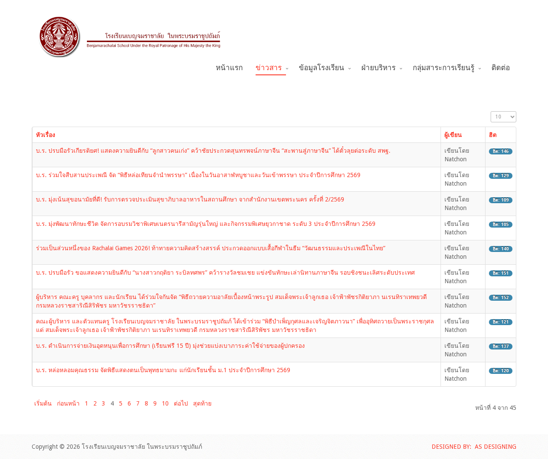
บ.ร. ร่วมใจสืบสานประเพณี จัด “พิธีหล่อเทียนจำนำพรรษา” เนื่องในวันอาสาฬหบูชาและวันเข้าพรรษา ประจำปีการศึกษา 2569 (198, 175)
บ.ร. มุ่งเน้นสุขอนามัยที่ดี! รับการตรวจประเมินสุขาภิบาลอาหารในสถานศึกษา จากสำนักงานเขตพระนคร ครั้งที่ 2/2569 (190, 199)
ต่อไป (181, 403)
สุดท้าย (202, 403)
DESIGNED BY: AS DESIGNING (474, 446)
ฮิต (493, 134)
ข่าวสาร (269, 68)
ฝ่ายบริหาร (378, 68)
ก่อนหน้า (68, 403)
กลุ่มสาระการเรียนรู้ (443, 68)
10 (165, 403)
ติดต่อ (500, 68)
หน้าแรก (229, 68)
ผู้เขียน (453, 134)
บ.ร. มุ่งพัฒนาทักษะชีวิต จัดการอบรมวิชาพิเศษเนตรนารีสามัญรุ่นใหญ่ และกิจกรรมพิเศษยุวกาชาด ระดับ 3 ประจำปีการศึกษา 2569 (205, 223)
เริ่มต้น (43, 403)
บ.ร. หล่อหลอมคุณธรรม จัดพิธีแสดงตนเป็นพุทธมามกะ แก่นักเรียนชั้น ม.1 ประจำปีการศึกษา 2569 (163, 370)
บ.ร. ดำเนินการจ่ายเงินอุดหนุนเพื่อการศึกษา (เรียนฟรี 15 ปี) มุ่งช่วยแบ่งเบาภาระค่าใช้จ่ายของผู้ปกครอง (170, 345)
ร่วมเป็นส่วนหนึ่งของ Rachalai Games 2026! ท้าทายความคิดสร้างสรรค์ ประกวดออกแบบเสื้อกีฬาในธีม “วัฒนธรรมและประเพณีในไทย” (210, 248)
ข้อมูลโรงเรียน (321, 68)
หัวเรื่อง (45, 134)
